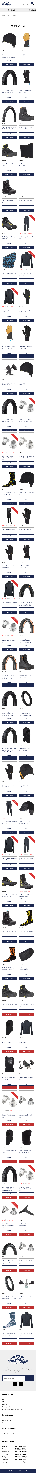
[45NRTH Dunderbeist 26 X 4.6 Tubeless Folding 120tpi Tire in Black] (9, 1283)
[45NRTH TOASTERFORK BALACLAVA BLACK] (9, 1027)
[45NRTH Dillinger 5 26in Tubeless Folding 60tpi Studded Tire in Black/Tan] (26, 625)
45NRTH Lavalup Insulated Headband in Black (25, 968)
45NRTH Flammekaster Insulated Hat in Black (24, 822)
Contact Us (5, 1436)
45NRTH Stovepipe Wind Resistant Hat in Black (25, 786)
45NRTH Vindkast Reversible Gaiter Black (9, 274)
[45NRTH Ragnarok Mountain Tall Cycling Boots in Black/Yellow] (26, 881)
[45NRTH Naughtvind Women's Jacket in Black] (9, 589)
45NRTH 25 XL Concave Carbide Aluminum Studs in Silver (25, 421)
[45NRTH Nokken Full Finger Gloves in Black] (26, 333)
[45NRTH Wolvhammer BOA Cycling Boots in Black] (26, 662)
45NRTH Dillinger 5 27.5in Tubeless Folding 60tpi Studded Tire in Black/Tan (8, 677)
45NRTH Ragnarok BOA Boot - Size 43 (9, 1005)
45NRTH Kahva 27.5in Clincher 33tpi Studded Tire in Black (9, 128)
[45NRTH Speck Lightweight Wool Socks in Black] (9, 479)
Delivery (4, 1399)
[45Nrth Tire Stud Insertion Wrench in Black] (26, 1210)
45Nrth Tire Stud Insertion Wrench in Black (25, 1224)
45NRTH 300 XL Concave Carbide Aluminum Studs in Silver (8, 640)
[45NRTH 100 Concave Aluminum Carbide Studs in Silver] (9, 1101)
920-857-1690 (8, 1433)
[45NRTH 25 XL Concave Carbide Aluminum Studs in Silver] (26, 406)
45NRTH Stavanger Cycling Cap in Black (25, 384)
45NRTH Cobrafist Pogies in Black (26, 1078)
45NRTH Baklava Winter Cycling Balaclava (25, 749)
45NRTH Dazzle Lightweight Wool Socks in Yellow (26, 932)
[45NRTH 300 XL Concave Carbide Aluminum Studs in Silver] (9, 625)
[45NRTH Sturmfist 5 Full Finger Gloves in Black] (9, 552)
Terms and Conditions (9, 1407)
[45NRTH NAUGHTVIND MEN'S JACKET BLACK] (26, 1027)
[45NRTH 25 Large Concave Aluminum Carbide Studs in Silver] (9, 1210)
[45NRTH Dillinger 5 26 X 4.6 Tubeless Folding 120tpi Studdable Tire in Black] (9, 698)
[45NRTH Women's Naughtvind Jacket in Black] (9, 845)
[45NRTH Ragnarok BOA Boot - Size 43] (9, 991)
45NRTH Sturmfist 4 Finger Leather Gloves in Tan (25, 55)
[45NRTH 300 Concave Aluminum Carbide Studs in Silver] (26, 1174)
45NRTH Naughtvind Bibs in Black (8, 530)
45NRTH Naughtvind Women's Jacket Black (9, 310)
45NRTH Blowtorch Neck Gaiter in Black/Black (25, 1151)
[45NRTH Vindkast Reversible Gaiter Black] (9, 260)
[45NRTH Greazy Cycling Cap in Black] (26, 479)
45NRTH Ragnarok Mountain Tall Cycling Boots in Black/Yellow (26, 896)
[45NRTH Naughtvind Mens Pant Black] (26, 223)
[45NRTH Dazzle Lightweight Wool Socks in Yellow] (26, 918)
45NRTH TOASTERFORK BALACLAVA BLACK (8, 1041)
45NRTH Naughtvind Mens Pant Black (26, 237)
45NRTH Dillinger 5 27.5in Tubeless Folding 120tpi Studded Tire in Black (8, 1188)
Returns (4, 1404)
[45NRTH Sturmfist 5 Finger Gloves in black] (9, 772)
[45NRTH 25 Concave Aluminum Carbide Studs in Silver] (26, 443)
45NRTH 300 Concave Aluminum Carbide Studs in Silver (25, 1188)
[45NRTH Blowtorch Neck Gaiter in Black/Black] (26, 1137)
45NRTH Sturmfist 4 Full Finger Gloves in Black (26, 566)
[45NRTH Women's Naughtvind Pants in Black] (9, 808)
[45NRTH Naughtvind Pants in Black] (26, 845)
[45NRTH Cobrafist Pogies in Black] (26, 1064)
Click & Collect (7, 1402)
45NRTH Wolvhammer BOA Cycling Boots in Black (25, 676)
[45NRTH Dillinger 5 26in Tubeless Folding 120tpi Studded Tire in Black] (9, 406)
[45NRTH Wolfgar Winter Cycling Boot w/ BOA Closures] (9, 187)
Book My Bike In (7, 1420)
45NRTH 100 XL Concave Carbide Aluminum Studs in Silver (8, 457)
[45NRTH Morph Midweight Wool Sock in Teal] (9, 1320)
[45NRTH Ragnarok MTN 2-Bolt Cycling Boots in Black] (9, 881)
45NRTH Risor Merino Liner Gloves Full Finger (25, 201)
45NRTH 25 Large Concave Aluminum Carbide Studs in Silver (8, 1225)
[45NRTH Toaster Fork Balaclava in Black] (9, 1137)
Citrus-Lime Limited (25, 1471)
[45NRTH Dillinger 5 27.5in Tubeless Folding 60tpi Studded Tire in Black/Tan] (9, 662)
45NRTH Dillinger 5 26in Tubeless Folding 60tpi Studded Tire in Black (7, 92)
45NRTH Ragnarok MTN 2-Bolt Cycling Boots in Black (9, 895)
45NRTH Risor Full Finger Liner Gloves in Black (26, 310)
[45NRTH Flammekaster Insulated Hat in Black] (26, 808)
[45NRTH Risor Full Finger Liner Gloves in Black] (26, 296)
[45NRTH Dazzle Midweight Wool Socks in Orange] (9, 954)
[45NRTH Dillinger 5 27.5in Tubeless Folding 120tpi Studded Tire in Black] (9, 1174)
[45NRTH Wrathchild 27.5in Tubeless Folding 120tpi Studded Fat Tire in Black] (26, 589)
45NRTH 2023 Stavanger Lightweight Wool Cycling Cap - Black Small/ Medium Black (9, 55)
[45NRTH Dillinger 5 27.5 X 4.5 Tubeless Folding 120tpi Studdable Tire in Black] (9, 735)
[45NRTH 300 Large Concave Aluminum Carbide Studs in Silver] (26, 1247)
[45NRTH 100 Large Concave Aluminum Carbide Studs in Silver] (26, 1101)
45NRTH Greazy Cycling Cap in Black (26, 493)
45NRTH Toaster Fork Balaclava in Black (9, 1151)
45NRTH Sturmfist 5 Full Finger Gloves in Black (9, 566)
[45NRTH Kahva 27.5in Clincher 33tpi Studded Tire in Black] (9, 114)
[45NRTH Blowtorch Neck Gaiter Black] (26, 150)
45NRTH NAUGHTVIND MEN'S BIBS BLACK (9, 1078)
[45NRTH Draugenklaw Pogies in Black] (26, 1283)
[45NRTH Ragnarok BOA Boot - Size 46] (26, 991)
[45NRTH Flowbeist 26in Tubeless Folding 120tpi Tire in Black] (9, 1247)
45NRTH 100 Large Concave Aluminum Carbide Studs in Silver (26, 1115)
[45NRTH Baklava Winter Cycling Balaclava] (26, 735)
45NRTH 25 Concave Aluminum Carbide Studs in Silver (26, 457)
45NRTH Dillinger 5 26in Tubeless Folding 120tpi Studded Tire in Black (7, 421)
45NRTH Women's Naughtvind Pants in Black (9, 822)
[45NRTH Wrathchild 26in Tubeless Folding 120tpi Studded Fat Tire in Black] (26, 698)
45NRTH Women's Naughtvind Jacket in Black (9, 859)
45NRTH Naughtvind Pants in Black (26, 859)
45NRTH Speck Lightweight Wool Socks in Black (9, 493)
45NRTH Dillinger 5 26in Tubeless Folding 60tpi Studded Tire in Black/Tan (25, 640)
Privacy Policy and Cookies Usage (12, 1409)
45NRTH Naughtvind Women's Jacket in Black (9, 603)
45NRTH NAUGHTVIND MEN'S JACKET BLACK (26, 1041)
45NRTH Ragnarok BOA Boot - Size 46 (26, 1005)
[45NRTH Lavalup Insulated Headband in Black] (26, 954)
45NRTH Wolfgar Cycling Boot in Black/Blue (9, 932)
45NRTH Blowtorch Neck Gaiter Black (25, 164)
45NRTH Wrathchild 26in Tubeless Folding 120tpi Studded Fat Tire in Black (25, 713)
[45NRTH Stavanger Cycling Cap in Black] (26, 370)
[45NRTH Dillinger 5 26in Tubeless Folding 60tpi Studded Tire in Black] (9, 77)
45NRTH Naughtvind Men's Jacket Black (25, 274)
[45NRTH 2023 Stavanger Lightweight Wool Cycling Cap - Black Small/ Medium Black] (9, 41)
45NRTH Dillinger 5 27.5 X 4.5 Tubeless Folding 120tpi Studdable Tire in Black (9, 750)
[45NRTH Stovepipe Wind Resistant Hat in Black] (26, 772)
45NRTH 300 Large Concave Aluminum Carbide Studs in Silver (26, 1261)
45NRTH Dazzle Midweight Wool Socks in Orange (8, 968)
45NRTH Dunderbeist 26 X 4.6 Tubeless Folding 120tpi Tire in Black (9, 1298)
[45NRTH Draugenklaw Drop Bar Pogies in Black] (9, 370)
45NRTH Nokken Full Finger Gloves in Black (25, 347)
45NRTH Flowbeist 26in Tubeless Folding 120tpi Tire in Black (9, 1261)
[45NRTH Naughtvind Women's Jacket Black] (9, 296)
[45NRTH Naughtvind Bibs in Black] (9, 516)
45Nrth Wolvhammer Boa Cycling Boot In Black (25, 128)
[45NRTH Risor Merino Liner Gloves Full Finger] (26, 187)
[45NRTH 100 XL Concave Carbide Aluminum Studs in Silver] (9, 443)
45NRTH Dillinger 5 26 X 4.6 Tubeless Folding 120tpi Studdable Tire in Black (8, 713)
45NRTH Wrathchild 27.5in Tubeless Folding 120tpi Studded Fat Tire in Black (25, 603)
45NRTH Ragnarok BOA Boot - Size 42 (9, 164)
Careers (4, 1423)
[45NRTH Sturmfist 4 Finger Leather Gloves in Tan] (26, 41)
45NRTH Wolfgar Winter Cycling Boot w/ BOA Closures (9, 201)
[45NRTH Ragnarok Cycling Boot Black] (9, 223)
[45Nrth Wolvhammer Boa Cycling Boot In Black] (26, 114)
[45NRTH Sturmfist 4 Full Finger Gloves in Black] (26, 552)
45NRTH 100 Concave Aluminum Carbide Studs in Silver (8, 1115)
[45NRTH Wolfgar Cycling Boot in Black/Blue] (9, 918)
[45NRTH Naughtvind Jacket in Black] (26, 1320)
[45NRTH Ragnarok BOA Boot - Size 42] (9, 150)
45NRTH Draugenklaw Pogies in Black (26, 1297)
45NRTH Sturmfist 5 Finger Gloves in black (8, 786)
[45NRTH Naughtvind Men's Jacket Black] (26, 260)
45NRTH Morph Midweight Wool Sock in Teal (8, 1334)
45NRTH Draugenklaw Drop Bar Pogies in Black (9, 384)
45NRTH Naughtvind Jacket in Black (26, 1334)
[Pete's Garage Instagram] (21, 1384)
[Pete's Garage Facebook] (15, 1384)
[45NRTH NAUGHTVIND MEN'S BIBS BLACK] (9, 1064)
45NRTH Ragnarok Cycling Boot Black (8, 237)
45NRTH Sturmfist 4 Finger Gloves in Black (25, 91)
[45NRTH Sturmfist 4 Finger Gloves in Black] (26, 77)
